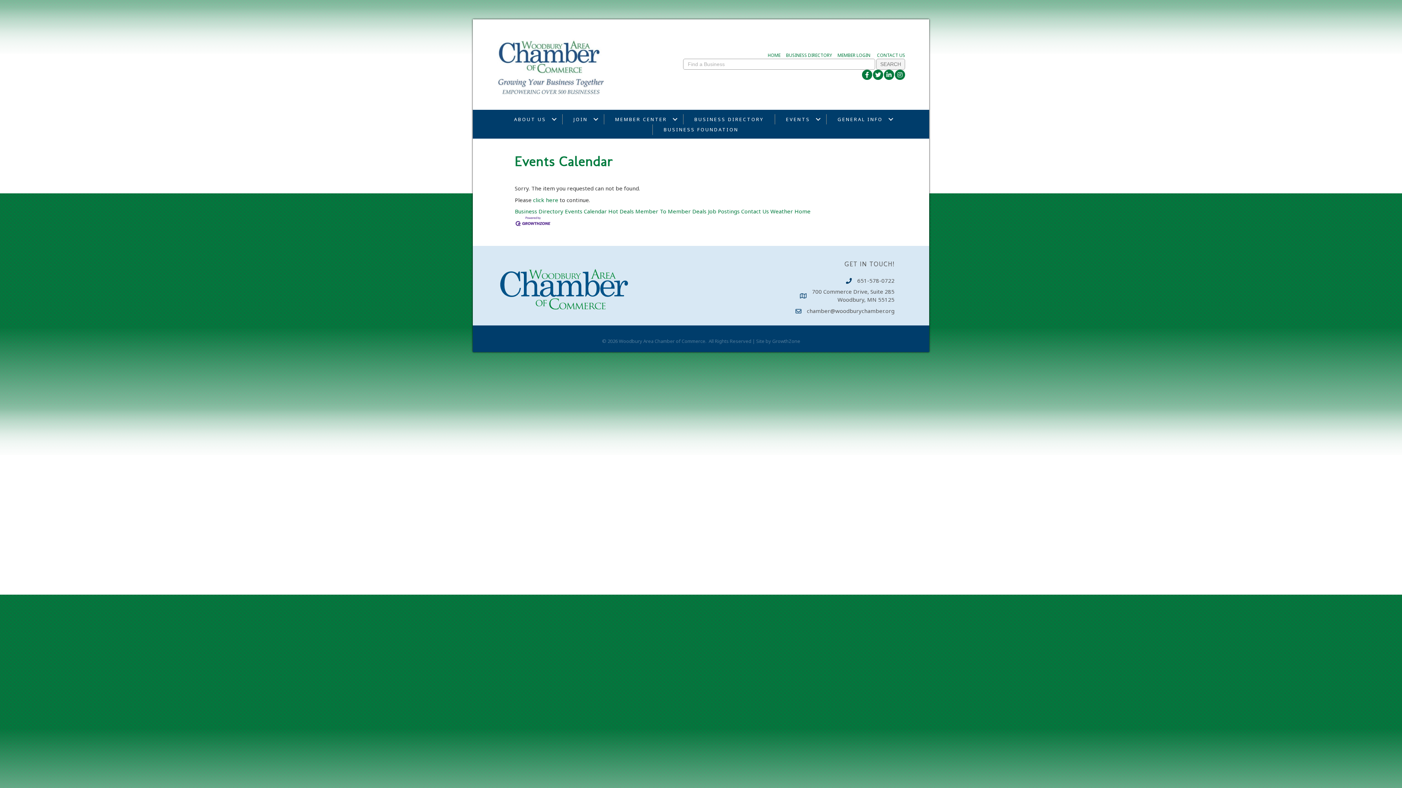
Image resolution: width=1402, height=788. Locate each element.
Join (581, 119)
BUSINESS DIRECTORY (809, 55)
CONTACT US (891, 55)
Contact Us (755, 211)
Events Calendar (586, 211)
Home (802, 211)
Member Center (641, 119)
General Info (860, 119)
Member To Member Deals (670, 211)
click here (545, 200)
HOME (774, 55)
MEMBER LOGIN (854, 55)
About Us (530, 119)
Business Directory (729, 119)
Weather (781, 211)
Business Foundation (701, 129)
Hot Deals (621, 211)
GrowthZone (786, 341)
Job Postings (724, 211)
